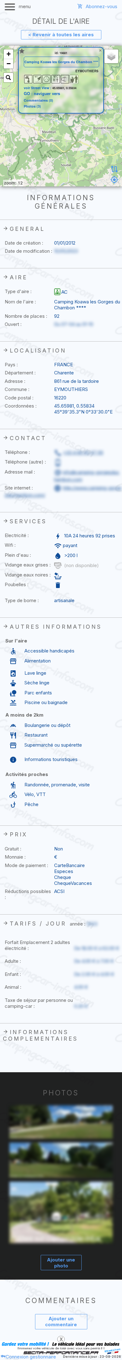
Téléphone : (17, 452)
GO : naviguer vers (42, 93)
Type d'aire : (18, 291)
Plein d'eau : (18, 555)
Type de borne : (22, 600)
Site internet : (19, 488)
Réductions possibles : (28, 894)
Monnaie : (15, 857)
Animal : (13, 987)
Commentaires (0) (38, 100)
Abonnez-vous (101, 6)
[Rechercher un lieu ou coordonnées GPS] (8, 77)
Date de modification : (28, 251)
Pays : (11, 365)
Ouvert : (13, 324)
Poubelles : (16, 584)
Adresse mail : (20, 472)
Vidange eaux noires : (28, 575)
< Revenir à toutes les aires (61, 35)
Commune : (17, 389)
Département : (20, 373)
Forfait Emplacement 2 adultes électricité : (37, 945)
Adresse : (15, 381)
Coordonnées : (21, 406)
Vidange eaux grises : (28, 565)
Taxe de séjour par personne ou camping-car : (39, 1003)
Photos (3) (32, 106)
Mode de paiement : (26, 865)
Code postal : (19, 398)
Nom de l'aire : (20, 302)
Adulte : (13, 961)
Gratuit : (13, 849)
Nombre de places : (26, 316)
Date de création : (24, 243)
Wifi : (10, 545)
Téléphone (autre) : (25, 462)
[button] (61, 117)
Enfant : (13, 974)
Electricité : (17, 535)
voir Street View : (38, 87)
